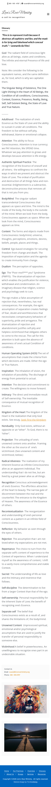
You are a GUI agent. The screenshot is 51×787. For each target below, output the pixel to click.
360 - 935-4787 (15, 675)
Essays (20, 774)
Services (30, 774)
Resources (42, 774)
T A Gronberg (32, 782)
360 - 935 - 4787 (14, 3)
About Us (10, 774)
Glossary (42, 771)
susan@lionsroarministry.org (33, 3)
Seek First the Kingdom (33, 419)
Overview (31, 771)
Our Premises (18, 771)
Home (6, 771)
